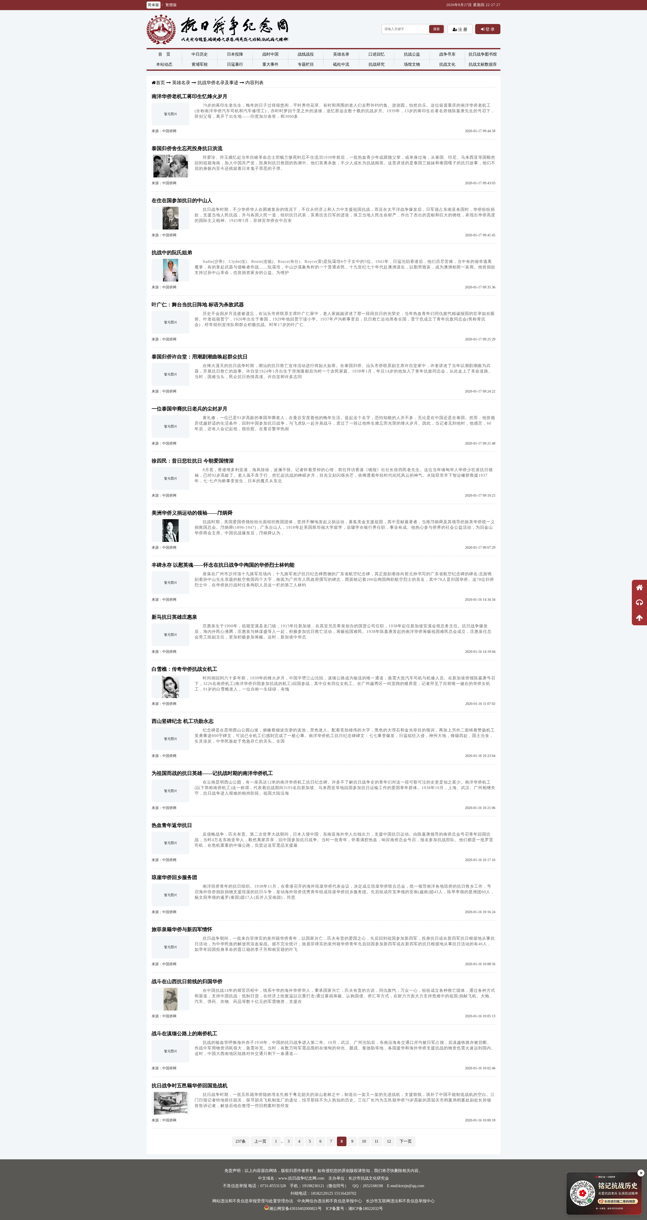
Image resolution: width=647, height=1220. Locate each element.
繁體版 (171, 5)
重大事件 (270, 64)
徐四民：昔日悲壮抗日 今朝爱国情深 (193, 461)
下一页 (406, 1141)
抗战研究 (376, 64)
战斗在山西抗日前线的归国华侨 (187, 981)
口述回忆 (376, 54)
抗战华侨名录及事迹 (217, 82)
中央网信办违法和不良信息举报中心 (329, 1201)
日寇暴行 (235, 64)
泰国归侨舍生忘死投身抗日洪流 (187, 148)
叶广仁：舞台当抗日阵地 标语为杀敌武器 (198, 304)
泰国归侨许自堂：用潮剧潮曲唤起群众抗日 (200, 356)
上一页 (260, 1141)
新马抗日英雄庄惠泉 (174, 617)
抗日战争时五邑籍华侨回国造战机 (189, 1085)
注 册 (462, 29)
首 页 (164, 54)
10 (364, 1141)
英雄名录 (341, 54)
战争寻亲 (447, 54)
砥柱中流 (341, 64)
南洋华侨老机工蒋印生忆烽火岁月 (189, 96)
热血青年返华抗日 (172, 825)
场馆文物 (412, 64)
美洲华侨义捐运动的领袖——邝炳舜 (192, 513)
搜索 (436, 29)
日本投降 (235, 54)
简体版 (153, 5)
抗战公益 (412, 54)
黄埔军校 (200, 64)
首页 (160, 82)
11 (376, 1141)
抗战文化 (447, 64)
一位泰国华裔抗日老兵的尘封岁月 (189, 408)
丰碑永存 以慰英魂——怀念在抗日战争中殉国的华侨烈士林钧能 (223, 565)
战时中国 (270, 54)
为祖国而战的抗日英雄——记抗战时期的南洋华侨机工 (212, 773)
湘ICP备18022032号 (365, 1208)
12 (389, 1141)
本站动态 (164, 64)
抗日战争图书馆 (483, 54)
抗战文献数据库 (483, 64)
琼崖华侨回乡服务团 (174, 877)
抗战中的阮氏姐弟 (172, 252)
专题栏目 (306, 64)
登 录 (489, 29)
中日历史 (200, 54)
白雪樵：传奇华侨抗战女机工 (184, 669)
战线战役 (306, 54)
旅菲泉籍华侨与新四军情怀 (182, 929)
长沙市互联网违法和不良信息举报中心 (400, 1201)
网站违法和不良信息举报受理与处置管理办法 (252, 1201)
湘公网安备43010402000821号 (295, 1208)
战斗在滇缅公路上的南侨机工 (184, 1033)
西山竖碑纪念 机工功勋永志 (183, 721)
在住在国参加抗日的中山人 (182, 200)
